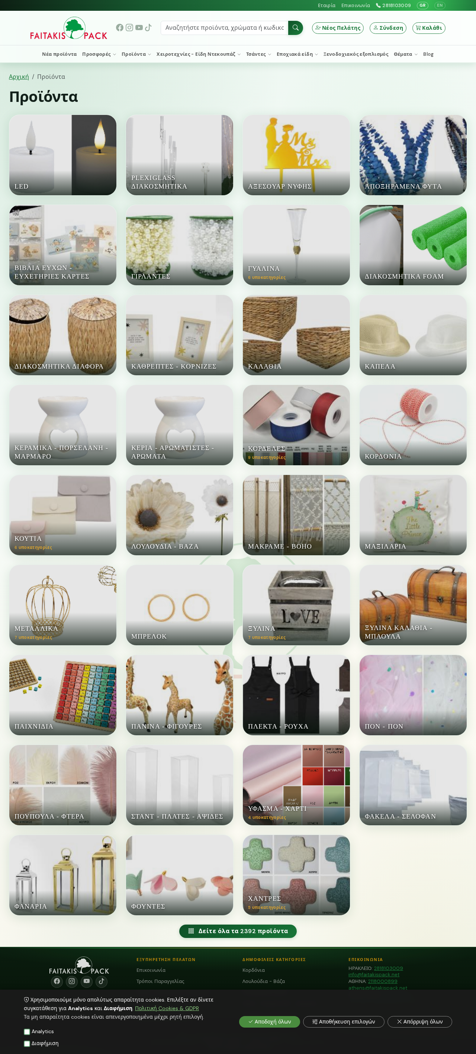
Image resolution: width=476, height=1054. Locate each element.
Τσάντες (256, 54)
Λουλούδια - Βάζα (263, 981)
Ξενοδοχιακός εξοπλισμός (356, 54)
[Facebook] (120, 28)
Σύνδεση (391, 28)
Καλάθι (432, 28)
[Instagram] (129, 28)
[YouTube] (139, 28)
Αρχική (19, 77)
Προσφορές (97, 54)
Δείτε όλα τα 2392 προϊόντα (243, 931)
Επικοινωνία (355, 5)
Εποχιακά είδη (295, 54)
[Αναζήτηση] (295, 28)
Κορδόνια (253, 970)
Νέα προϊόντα (59, 54)
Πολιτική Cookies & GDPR (167, 1008)
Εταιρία (326, 5)
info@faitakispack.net (373, 974)
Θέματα (404, 54)
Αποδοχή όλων (273, 1021)
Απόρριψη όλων (423, 1021)
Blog (428, 54)
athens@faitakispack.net (377, 988)
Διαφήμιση (45, 1043)
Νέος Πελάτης (341, 28)
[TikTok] (148, 28)
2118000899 (383, 981)
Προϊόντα (134, 54)
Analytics (43, 1031)
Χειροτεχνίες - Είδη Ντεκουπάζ (197, 54)
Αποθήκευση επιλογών (347, 1021)
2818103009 (396, 5)
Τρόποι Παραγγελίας (160, 981)
